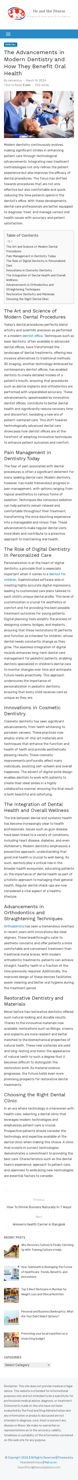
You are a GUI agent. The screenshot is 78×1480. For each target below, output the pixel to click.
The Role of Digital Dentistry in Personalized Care (35, 263)
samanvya (15, 80)
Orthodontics (14, 926)
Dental (10, 44)
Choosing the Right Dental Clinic (27, 299)
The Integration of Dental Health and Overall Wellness (35, 278)
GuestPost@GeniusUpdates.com (39, 1467)
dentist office (33, 336)
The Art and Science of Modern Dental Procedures (31, 249)
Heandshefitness (31, 1462)
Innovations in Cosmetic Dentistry (29, 270)
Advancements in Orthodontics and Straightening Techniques (30, 287)
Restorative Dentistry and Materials (30, 294)
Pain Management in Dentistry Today (31, 256)
